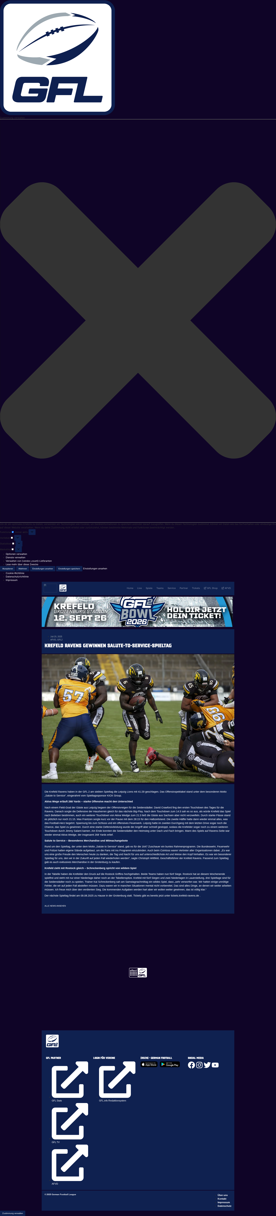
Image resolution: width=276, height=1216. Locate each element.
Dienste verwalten (15, 557)
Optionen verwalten (16, 554)
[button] (138, 320)
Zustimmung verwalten (12, 1213)
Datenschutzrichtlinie (17, 576)
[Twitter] (207, 1065)
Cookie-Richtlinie (15, 573)
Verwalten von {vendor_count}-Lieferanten (29, 560)
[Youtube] (215, 1065)
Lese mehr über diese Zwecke (22, 564)
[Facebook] (191, 1065)
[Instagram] (199, 1065)
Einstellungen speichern (69, 568)
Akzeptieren (7, 568)
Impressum (12, 580)
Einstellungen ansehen (42, 568)
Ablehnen (22, 568)
